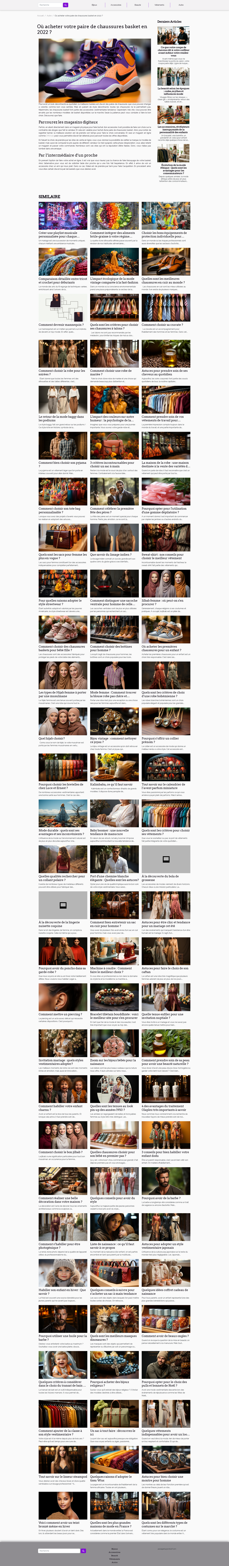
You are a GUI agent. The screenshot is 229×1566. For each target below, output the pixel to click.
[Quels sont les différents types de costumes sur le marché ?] (166, 1505)
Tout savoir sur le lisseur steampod (63, 1476)
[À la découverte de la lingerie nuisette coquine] (63, 905)
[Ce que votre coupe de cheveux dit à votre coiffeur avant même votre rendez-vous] (173, 35)
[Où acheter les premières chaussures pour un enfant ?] (166, 629)
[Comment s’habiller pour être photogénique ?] (63, 1227)
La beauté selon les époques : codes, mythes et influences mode (173, 91)
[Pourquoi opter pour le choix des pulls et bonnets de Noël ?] (166, 1365)
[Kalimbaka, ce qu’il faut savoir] (114, 767)
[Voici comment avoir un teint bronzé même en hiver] (63, 1505)
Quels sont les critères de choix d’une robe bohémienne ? (163, 694)
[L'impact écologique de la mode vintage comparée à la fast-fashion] (114, 261)
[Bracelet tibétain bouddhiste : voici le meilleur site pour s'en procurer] (114, 997)
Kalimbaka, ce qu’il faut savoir (111, 784)
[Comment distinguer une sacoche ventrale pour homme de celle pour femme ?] (114, 583)
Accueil (40, 16)
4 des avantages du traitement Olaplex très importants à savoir (164, 1107)
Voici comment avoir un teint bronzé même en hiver (59, 1524)
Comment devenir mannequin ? (61, 324)
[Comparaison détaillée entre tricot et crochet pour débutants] (63, 261)
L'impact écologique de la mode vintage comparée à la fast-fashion (114, 280)
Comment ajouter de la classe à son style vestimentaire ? (60, 1432)
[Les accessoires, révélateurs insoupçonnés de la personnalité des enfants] (173, 115)
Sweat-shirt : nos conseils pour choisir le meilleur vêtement (163, 556)
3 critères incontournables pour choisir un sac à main (112, 464)
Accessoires (116, 5)
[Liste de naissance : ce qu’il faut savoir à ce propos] (114, 1227)
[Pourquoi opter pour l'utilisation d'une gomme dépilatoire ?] (166, 491)
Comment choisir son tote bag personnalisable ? (59, 510)
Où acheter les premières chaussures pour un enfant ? (161, 648)
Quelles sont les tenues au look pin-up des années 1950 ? (111, 1107)
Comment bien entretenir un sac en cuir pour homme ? (113, 924)
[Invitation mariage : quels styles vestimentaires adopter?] (63, 1043)
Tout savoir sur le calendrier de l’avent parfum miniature (163, 786)
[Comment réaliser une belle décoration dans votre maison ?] (63, 1181)
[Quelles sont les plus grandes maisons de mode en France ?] (114, 1505)
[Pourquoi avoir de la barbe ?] (166, 1181)
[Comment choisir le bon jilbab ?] (63, 1135)
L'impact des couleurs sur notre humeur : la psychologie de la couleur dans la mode (112, 420)
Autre (181, 5)
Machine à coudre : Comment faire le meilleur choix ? (111, 970)
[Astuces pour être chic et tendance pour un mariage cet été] (166, 905)
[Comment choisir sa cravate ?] (166, 307)
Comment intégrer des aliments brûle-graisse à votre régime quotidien (112, 236)
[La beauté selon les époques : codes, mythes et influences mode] (173, 76)
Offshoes (50, 136)
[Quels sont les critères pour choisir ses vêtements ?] (166, 813)
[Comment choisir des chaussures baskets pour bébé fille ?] (63, 629)
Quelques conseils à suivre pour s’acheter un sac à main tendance (113, 1291)
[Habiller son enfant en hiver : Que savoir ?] (63, 1273)
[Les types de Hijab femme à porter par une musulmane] (63, 675)
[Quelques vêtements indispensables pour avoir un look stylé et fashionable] (166, 1413)
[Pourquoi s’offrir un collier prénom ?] (166, 721)
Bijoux (94, 5)
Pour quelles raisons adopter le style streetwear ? (60, 602)
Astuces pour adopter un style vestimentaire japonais (162, 1245)
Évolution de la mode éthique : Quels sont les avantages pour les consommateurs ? (173, 169)
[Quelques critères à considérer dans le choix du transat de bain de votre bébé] (63, 1365)
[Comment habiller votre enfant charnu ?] (63, 1089)
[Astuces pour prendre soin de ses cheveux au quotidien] (166, 353)
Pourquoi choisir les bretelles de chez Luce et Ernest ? (61, 786)
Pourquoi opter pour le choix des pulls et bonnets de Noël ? (164, 1383)
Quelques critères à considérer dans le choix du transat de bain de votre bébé (63, 1385)
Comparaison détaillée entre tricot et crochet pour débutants (63, 280)
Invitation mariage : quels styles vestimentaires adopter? (61, 1062)
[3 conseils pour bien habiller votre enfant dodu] (166, 1135)
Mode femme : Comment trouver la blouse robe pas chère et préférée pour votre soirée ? (113, 696)
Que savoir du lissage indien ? (111, 554)
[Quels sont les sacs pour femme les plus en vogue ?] (63, 537)
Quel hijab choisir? (52, 738)
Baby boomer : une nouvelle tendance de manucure (109, 832)
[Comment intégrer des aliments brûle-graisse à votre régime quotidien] (114, 215)
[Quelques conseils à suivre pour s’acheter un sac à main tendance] (114, 1273)
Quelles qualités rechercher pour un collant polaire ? (62, 878)
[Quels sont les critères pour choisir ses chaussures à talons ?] (114, 307)
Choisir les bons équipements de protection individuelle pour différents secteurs (164, 236)
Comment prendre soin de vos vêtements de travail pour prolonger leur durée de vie (163, 420)
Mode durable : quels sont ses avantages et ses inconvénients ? (61, 832)
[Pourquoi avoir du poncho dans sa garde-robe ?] (63, 951)
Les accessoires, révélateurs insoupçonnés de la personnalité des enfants (173, 129)
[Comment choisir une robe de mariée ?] (114, 353)
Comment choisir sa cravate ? (162, 324)
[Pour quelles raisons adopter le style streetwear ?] (63, 583)
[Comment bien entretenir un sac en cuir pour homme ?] (114, 905)
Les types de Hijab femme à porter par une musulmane (62, 694)
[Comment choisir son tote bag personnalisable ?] (63, 491)
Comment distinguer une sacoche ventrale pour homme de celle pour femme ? (114, 604)
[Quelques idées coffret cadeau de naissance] (166, 1273)
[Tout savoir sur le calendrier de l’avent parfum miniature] (166, 767)
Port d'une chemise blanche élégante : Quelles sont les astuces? (114, 878)
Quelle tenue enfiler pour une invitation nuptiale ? (162, 1016)
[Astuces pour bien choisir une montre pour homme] (166, 1459)
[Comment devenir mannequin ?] (63, 307)
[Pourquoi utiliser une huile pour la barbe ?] (63, 1319)
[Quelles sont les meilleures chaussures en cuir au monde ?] (166, 261)
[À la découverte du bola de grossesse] (166, 859)
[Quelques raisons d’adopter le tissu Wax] (114, 1459)
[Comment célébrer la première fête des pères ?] (114, 491)
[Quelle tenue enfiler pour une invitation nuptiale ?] (166, 997)
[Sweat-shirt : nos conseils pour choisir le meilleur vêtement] (166, 537)
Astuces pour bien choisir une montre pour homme (162, 1478)
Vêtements (159, 5)
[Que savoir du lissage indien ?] (114, 537)
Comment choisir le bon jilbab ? (61, 1152)
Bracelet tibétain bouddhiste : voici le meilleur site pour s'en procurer (114, 1016)
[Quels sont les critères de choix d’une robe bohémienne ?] (166, 675)
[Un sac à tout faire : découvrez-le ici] (114, 1413)
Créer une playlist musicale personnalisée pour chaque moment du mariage (58, 236)
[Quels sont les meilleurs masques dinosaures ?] (114, 1319)
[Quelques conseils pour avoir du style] (114, 1181)
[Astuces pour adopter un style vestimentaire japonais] (166, 1227)
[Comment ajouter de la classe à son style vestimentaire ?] (63, 1413)
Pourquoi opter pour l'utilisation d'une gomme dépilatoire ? (164, 510)
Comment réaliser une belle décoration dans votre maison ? (60, 1199)
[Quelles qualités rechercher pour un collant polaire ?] (63, 859)
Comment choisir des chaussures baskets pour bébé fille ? (62, 648)
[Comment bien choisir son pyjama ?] (63, 445)
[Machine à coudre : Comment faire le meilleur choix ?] (114, 951)
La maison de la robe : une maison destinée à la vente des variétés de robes (165, 466)
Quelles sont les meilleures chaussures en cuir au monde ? (163, 280)
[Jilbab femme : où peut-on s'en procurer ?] (166, 583)
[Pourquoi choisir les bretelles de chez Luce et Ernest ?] (63, 767)
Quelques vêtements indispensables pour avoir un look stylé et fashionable (165, 1434)
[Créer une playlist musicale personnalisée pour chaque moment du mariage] (63, 215)
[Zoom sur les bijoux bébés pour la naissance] (114, 1043)
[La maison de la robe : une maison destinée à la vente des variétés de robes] (166, 445)
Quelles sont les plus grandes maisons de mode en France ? (110, 1524)
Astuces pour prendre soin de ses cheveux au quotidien (165, 372)
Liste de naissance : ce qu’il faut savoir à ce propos (112, 1245)
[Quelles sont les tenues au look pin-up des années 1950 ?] (114, 1089)
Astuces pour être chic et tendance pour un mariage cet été (166, 924)
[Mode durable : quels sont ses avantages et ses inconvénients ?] (63, 813)
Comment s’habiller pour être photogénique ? (59, 1245)
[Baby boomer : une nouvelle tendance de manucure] (114, 813)
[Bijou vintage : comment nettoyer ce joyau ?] (114, 721)
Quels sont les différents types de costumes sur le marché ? (164, 1524)
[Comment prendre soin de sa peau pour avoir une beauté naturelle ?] (166, 1043)
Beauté (138, 5)
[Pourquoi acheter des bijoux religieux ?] (114, 1365)
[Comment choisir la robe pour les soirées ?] (63, 353)
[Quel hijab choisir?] (63, 721)
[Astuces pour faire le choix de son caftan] (166, 951)
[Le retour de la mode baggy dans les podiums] (63, 399)
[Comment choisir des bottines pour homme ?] (114, 629)
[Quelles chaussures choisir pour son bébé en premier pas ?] (114, 1135)
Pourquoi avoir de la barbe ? (161, 1198)
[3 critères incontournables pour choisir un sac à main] (114, 445)
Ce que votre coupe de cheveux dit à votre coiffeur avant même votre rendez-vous (173, 51)
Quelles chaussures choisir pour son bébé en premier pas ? (112, 1153)
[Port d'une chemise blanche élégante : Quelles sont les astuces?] (114, 859)
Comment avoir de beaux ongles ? (165, 1336)
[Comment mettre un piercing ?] (63, 997)
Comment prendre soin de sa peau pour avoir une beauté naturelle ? (166, 1062)
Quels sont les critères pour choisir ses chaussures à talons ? (114, 326)
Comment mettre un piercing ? (60, 1014)
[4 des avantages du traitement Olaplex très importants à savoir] (166, 1089)
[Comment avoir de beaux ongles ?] (166, 1319)
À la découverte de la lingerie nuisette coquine (59, 924)
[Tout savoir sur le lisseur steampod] (63, 1459)
